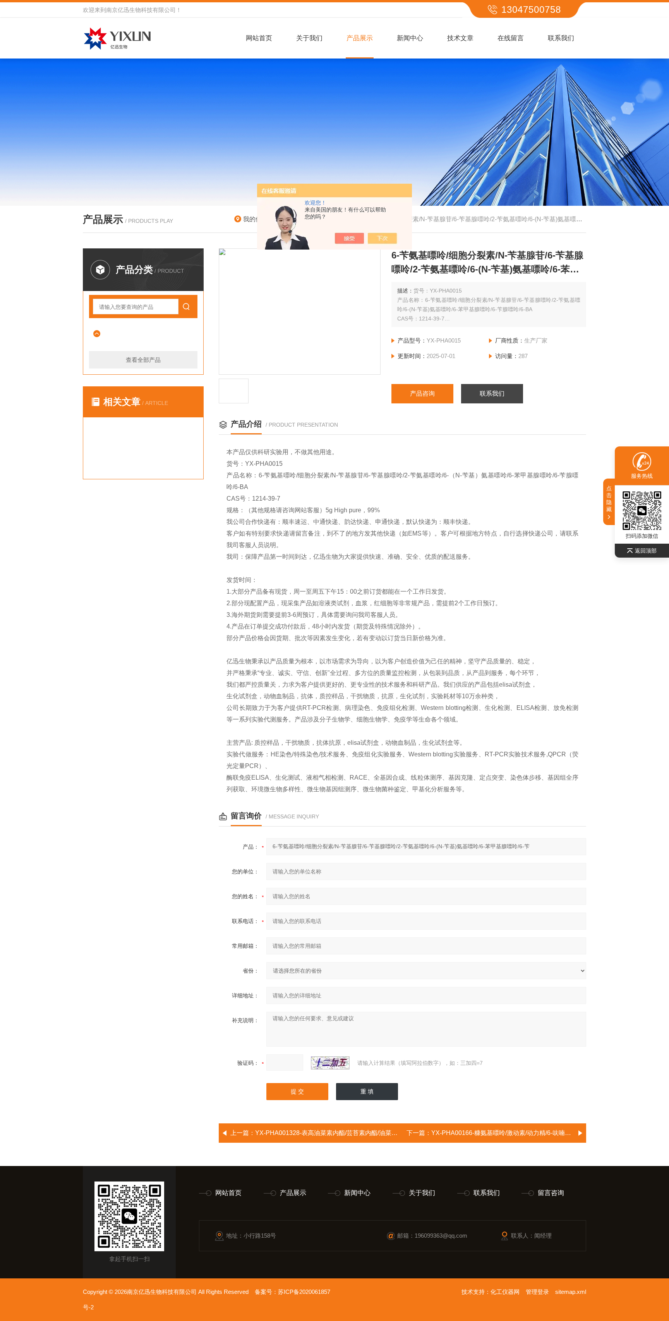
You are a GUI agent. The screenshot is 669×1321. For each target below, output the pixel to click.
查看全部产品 (143, 360)
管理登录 (537, 1291)
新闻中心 (410, 38)
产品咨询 (422, 393)
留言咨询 (551, 1193)
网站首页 (259, 38)
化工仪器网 (505, 1291)
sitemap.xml (570, 1291)
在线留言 (510, 38)
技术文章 (460, 38)
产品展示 (360, 38)
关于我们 (309, 38)
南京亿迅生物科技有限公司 (141, 10)
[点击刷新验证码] (330, 1063)
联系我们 (561, 38)
